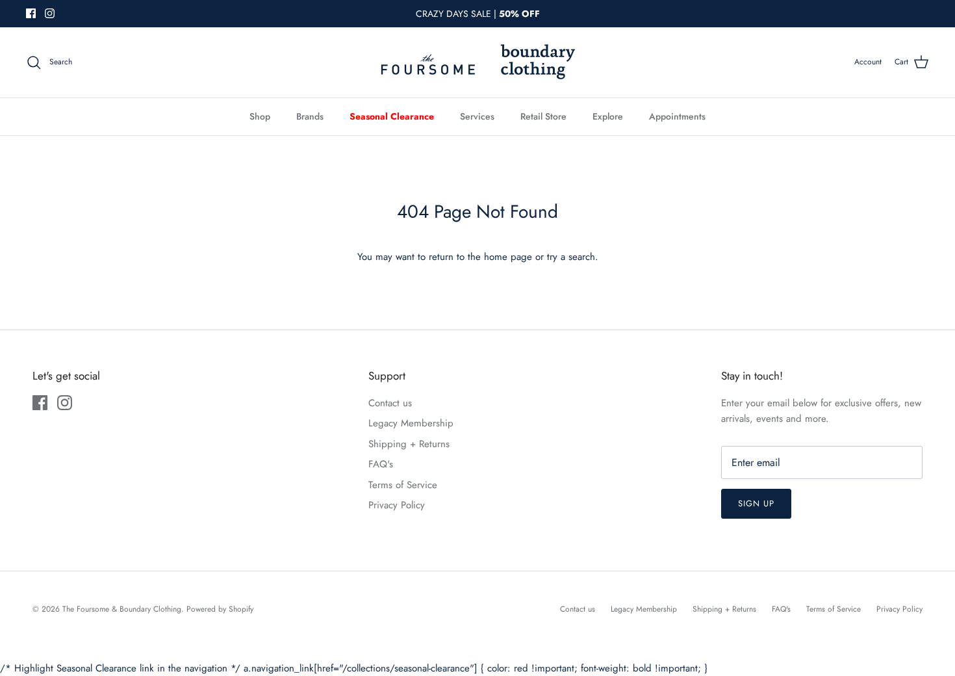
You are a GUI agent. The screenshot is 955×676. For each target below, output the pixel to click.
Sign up (756, 503)
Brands (310, 116)
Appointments (677, 116)
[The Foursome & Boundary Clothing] (477, 62)
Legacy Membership (410, 423)
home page (508, 257)
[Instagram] (50, 13)
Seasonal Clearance (392, 116)
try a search (571, 257)
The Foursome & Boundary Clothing (121, 609)
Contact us (390, 403)
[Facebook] (31, 13)
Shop (259, 116)
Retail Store (543, 116)
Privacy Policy (396, 505)
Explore (607, 116)
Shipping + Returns (409, 444)
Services (477, 116)
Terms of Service (402, 485)
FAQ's (380, 464)
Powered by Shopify (219, 609)
